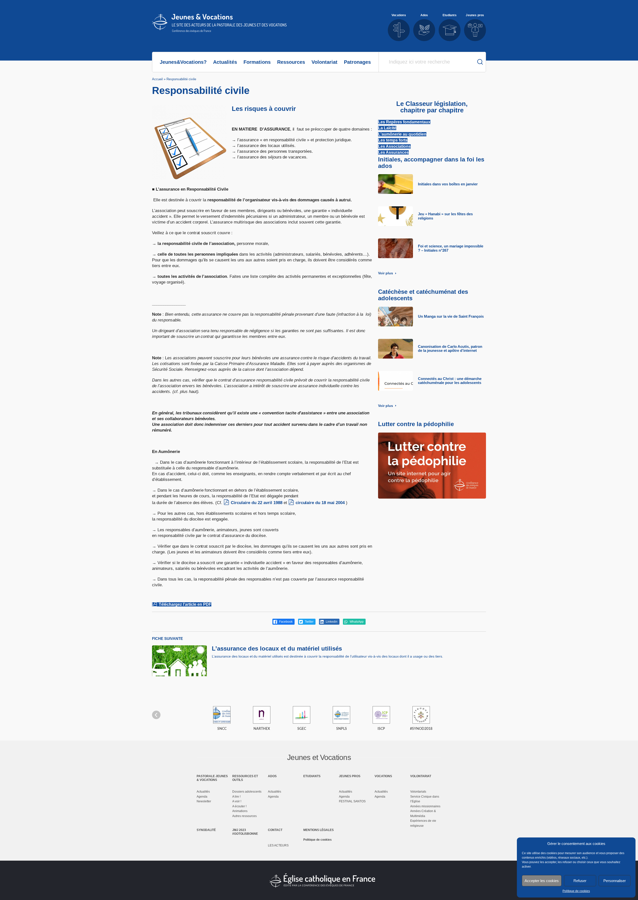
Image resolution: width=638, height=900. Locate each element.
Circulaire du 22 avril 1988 (256, 502)
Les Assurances (393, 152)
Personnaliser (614, 881)
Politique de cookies (576, 891)
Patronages (357, 62)
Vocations (383, 776)
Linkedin (331, 621)
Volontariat (324, 62)
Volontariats (418, 791)
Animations (239, 811)
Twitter (309, 621)
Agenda (202, 796)
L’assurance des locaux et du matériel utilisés (277, 648)
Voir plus (386, 273)
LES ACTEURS (278, 845)
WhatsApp (356, 621)
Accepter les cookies (542, 881)
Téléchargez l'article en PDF (185, 604)
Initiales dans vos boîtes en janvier (448, 184)
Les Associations (394, 146)
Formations (257, 62)
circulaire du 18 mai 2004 (320, 502)
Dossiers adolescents (246, 791)
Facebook (285, 621)
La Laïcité (387, 128)
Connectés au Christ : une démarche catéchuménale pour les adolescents (449, 381)
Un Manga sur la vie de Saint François (451, 316)
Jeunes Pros (349, 776)
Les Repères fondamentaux (404, 122)
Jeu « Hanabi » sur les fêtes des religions (445, 216)
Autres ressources (244, 816)
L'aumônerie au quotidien (402, 134)
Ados (272, 776)
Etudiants (311, 776)
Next (482, 715)
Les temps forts (392, 140)
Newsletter (204, 801)
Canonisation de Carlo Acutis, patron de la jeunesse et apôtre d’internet (450, 349)
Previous (156, 715)
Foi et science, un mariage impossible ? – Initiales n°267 (450, 248)
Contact (275, 830)
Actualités (225, 62)
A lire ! (236, 796)
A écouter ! (239, 806)
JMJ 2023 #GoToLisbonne (245, 831)
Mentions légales (318, 830)
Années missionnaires (425, 806)
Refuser (579, 881)
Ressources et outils (245, 777)
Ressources (291, 62)
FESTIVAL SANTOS (352, 801)
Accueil (157, 79)
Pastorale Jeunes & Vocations (212, 777)
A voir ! (236, 801)
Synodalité (206, 830)
